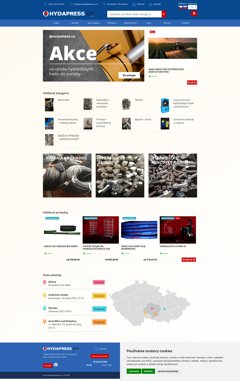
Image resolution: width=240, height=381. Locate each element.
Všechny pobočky (100, 356)
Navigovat (98, 282)
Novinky (75, 23)
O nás (148, 23)
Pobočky (140, 4)
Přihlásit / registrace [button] (187, 3)
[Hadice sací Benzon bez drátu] (62, 230)
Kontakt (157, 4)
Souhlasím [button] (134, 371)
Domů (56, 23)
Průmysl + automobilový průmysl (103, 123)
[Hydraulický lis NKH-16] (178, 230)
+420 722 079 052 (56, 4)
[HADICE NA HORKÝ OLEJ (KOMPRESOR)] (139, 230)
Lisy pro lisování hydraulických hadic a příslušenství (183, 103)
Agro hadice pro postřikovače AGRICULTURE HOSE (166, 70)
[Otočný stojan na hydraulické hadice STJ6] (101, 230)
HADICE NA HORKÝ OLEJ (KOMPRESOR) (133, 247)
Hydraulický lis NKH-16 (173, 246)
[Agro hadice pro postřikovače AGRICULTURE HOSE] (172, 48)
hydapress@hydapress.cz (86, 4)
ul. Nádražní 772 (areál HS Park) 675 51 (64, 324)
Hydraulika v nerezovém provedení (102, 103)
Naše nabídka (93, 23)
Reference (111, 23)
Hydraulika (63, 99)
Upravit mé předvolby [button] (168, 371)
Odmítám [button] (148, 371)
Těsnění (139, 99)
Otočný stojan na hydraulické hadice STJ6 (96, 247)
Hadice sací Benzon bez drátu (61, 246)
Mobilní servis (130, 23)
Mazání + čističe (143, 119)
